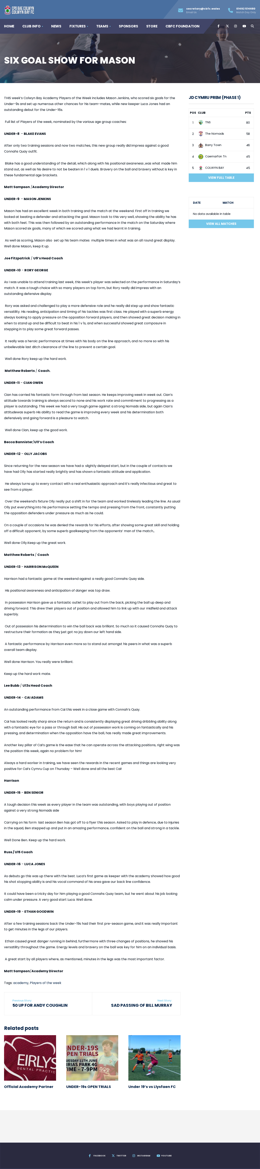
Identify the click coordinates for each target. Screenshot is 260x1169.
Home (9, 26)
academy (20, 983)
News (56, 26)
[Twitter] (227, 26)
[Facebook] (219, 26)
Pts (248, 113)
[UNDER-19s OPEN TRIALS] (92, 1058)
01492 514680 (246, 10)
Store (151, 26)
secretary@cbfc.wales (203, 10)
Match (228, 203)
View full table (221, 177)
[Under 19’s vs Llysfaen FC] (154, 1058)
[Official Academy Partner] (30, 1058)
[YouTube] (244, 26)
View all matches (221, 224)
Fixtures (77, 26)
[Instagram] (235, 26)
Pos (193, 113)
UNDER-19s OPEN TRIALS (88, 1086)
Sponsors (128, 26)
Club (202, 113)
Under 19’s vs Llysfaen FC (152, 1086)
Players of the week (45, 983)
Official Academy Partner (28, 1086)
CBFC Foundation (182, 26)
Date (197, 203)
